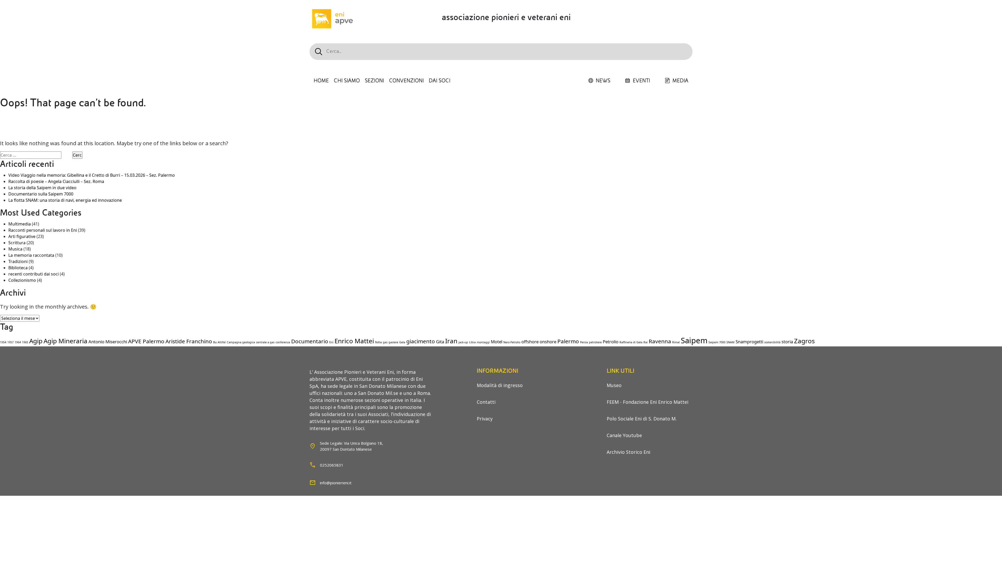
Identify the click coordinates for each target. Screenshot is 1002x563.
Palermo (568, 341)
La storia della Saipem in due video (42, 188)
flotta (378, 342)
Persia (584, 342)
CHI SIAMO (347, 81)
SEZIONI (374, 81)
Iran (451, 340)
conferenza (283, 342)
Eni (331, 342)
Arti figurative (21, 236)
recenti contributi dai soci (33, 274)
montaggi (483, 342)
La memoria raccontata (31, 255)
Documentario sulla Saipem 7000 (40, 194)
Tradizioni (18, 261)
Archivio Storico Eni (628, 452)
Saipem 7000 (716, 342)
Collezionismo (22, 280)
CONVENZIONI (406, 81)
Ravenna (660, 341)
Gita (440, 342)
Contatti (486, 402)
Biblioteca (18, 268)
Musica (15, 249)
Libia (472, 342)
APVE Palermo (146, 341)
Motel (496, 342)
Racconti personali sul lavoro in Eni (42, 230)
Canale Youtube (624, 435)
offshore (530, 342)
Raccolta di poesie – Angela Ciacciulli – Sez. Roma (56, 181)
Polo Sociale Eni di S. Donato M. (642, 418)
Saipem (694, 340)
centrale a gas (265, 342)
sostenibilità (772, 342)
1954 (3, 342)
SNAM (730, 342)
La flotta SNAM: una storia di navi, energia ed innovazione (65, 200)
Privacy (485, 418)
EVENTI (641, 81)
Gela (402, 342)
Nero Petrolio (511, 342)
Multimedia (19, 224)
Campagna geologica (241, 342)
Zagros (804, 340)
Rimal (676, 342)
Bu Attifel (219, 342)
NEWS (603, 81)
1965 (25, 342)
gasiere (393, 342)
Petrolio (610, 342)
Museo (614, 385)
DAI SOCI (439, 81)
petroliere (595, 342)
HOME (321, 81)
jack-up (463, 342)
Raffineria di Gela (630, 342)
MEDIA (680, 81)
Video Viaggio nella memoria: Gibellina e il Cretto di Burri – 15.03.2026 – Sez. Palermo (91, 175)
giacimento (420, 341)
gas (385, 342)
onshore (548, 342)
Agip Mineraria (65, 340)
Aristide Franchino (188, 341)
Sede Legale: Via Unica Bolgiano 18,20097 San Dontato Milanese (351, 446)
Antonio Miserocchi (107, 342)
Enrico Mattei (354, 340)
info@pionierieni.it (335, 482)
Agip (36, 340)
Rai (645, 342)
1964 (18, 342)
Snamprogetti (749, 342)
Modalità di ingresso (500, 385)
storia (787, 342)
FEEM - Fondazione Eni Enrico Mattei (647, 402)
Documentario (309, 341)
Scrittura (17, 243)
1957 (10, 342)
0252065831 (331, 465)
